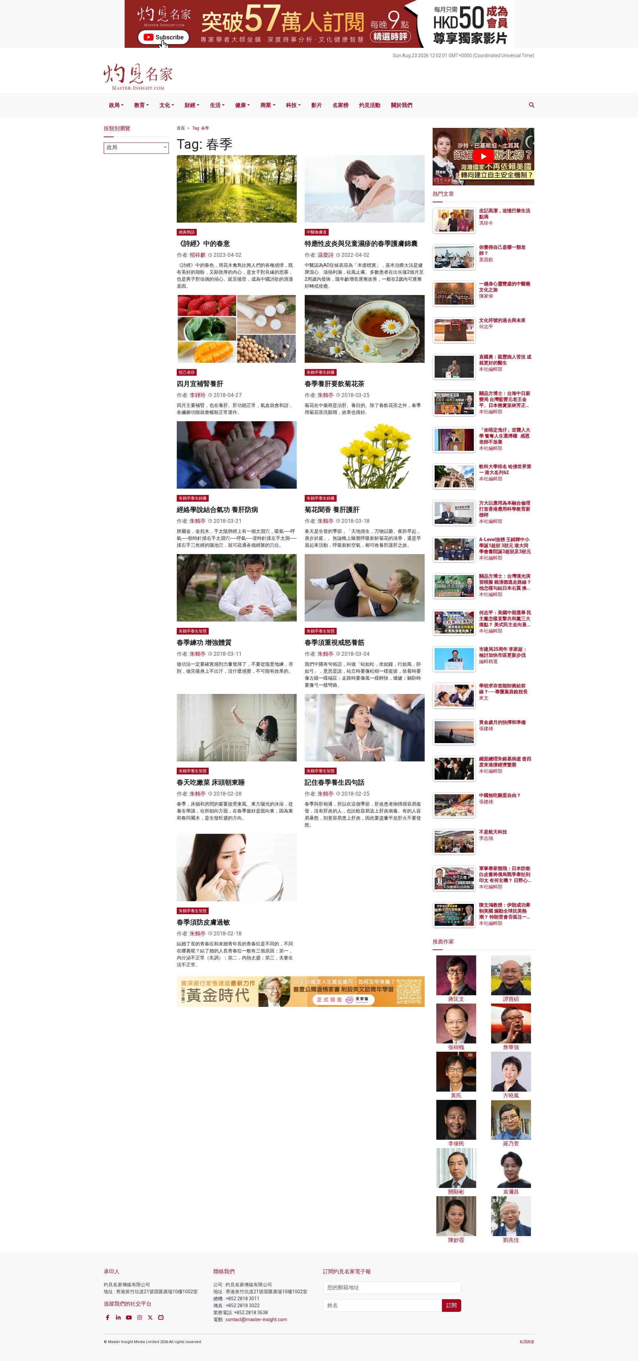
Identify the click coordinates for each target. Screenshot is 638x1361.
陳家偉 (486, 296)
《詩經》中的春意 (203, 243)
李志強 (486, 838)
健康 (240, 105)
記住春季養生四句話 (335, 782)
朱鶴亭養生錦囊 (321, 372)
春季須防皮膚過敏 (203, 922)
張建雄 (486, 728)
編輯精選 (488, 661)
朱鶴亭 (326, 395)
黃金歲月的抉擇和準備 (502, 722)
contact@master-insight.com (256, 1319)
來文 (483, 698)
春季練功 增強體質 (204, 642)
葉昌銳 (486, 259)
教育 (139, 105)
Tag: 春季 (200, 128)
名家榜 (341, 105)
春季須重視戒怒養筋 (335, 642)
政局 (114, 105)
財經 (190, 105)
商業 (266, 105)
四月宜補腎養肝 (200, 384)
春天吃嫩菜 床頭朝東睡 (211, 782)
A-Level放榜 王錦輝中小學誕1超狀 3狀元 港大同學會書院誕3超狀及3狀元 (505, 545)
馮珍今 (486, 223)
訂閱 (451, 1305)
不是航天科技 (493, 831)
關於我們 (401, 105)
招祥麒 (198, 255)
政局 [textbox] (112, 147)
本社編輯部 (490, 369)
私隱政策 (527, 1342)
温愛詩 (326, 255)
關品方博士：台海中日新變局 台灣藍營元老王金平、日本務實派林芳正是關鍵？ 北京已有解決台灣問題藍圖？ (505, 405)
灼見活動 (369, 105)
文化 (165, 105)
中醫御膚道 (317, 232)
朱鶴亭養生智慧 (193, 631)
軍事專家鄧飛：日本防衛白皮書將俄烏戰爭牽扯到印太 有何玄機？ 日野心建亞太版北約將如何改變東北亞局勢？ (504, 880)
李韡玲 (198, 395)
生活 (215, 105)
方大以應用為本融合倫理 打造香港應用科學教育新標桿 (505, 509)
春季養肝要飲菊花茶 (335, 384)
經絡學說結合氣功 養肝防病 (217, 510)
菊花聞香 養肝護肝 (332, 510)
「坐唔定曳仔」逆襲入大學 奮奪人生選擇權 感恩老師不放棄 (504, 435)
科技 (291, 105)
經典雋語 (187, 232)
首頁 (181, 128)
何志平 (486, 326)
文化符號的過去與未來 (502, 320)
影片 (316, 105)
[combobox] (136, 148)
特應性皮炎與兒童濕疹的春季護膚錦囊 (361, 243)
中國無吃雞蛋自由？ (500, 795)
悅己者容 (187, 372)
